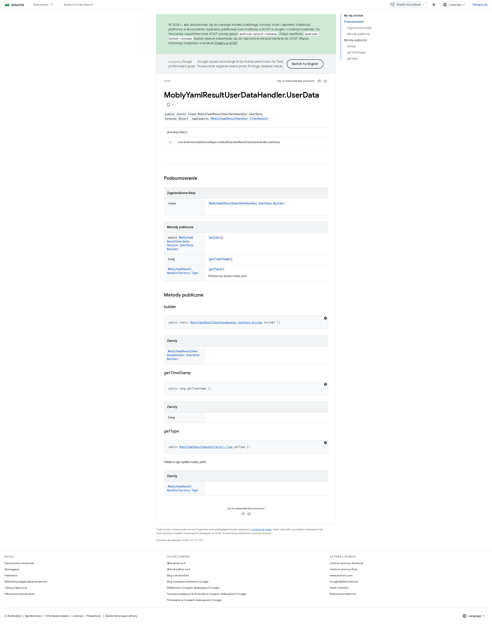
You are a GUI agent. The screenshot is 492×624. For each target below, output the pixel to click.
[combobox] (408, 4)
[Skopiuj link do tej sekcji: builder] (180, 307)
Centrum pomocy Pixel (343, 569)
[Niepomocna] (325, 81)
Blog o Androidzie (178, 575)
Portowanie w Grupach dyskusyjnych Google (194, 600)
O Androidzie (13, 615)
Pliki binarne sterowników (20, 594)
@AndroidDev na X (178, 569)
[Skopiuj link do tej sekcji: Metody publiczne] (207, 295)
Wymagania (12, 569)
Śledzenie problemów (343, 594)
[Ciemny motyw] (325, 318)
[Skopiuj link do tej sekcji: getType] (183, 431)
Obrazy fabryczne (16, 587)
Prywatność (94, 615)
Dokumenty (41, 4)
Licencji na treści (262, 529)
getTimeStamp (219, 259)
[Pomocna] (319, 81)
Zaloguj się (479, 4)
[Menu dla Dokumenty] (54, 4)
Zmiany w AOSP (226, 43)
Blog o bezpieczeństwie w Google (187, 581)
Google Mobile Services (344, 581)
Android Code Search (78, 4)
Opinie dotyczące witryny (121, 615)
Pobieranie (11, 575)
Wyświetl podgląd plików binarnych (26, 581)
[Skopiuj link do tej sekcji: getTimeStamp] (194, 373)
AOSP (167, 81)
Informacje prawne (57, 615)
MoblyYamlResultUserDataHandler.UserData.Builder (246, 203)
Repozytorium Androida (19, 563)
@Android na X (176, 563)
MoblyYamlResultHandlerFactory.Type (182, 271)
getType (215, 269)
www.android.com (341, 575)
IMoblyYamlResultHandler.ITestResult (239, 118)
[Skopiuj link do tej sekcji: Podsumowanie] (201, 178)
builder (214, 237)
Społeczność (33, 615)
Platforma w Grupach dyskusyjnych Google (193, 587)
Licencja (78, 615)
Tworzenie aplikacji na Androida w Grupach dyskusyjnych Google (206, 594)
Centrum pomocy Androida (346, 563)
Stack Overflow (339, 587)
